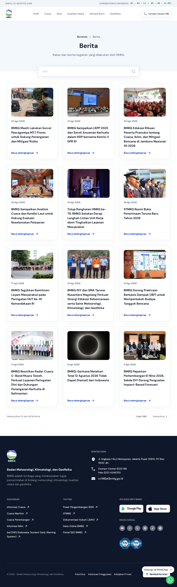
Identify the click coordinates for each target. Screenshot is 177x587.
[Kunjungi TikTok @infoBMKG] (152, 528)
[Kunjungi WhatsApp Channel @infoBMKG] (160, 528)
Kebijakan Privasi (122, 574)
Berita (96, 37)
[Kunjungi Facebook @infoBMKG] (130, 528)
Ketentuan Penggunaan (99, 574)
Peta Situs (80, 574)
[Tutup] (171, 570)
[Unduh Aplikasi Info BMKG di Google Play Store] (131, 509)
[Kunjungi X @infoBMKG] (137, 528)
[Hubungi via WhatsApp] (170, 580)
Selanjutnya (159, 416)
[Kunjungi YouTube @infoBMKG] (122, 528)
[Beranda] (9, 14)
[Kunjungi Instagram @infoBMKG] (145, 528)
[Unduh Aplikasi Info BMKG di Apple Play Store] (158, 508)
